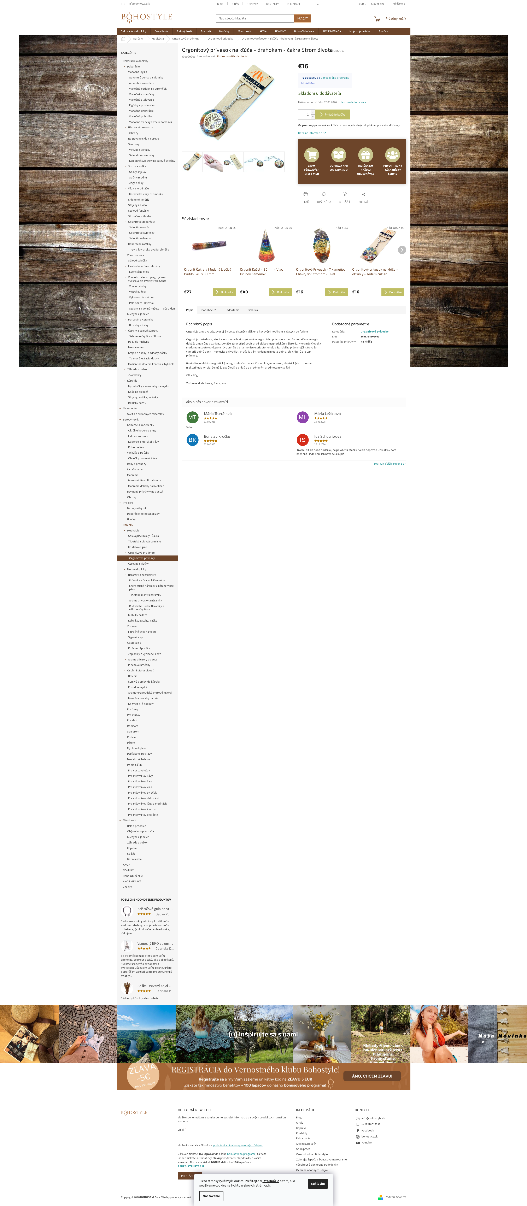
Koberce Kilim (136, 447)
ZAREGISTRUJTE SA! (191, 1166)
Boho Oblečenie (133, 876)
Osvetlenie (130, 408)
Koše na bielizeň (138, 392)
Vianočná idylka (137, 72)
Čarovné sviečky (138, 564)
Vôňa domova (135, 255)
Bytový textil (131, 420)
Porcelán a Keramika (140, 320)
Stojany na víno (137, 205)
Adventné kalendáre (141, 83)
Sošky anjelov (137, 172)
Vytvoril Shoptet (396, 1197)
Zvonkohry (134, 375)
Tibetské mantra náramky (145, 595)
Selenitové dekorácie (141, 222)
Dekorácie (133, 67)
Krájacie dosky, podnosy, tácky (147, 353)
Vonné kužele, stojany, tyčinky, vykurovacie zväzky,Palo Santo (147, 279)
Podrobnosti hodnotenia (232, 57)
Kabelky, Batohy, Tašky (142, 621)
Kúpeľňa (132, 381)
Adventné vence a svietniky (146, 78)
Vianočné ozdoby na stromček (148, 89)
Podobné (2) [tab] (209, 310)
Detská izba (134, 859)
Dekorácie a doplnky (135, 61)
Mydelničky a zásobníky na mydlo (148, 386)
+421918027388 (371, 1124)
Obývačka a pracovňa (140, 831)
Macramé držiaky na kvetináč (146, 486)
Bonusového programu (335, 78)
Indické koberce (138, 436)
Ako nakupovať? (306, 1144)
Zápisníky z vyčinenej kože (144, 654)
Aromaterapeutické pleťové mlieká (150, 693)
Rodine (131, 737)
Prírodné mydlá (137, 687)
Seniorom (133, 732)
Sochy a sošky (137, 166)
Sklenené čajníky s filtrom (145, 336)
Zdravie (132, 626)
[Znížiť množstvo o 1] (313, 116)
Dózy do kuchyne (138, 342)
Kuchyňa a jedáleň (138, 314)
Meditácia (133, 531)
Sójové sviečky (137, 261)
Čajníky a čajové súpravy (143, 331)
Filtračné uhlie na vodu (142, 632)
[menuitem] (133, 31)
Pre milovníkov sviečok (142, 793)
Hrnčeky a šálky (138, 325)
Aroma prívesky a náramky (145, 601)
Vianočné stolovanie (141, 100)
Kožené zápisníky (139, 648)
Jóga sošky (136, 183)
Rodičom (132, 726)
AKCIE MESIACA (132, 882)
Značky (127, 887)
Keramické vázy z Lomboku (146, 194)
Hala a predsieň (136, 826)
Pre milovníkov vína (140, 787)
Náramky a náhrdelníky (142, 575)
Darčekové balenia (138, 759)
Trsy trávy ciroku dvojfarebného (149, 250)
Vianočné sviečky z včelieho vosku (150, 122)
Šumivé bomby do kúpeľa (144, 682)
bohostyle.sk (370, 1137)
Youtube (367, 1143)
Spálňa (131, 854)
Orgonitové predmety (142, 553)
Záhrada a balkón (137, 369)
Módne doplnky (136, 569)
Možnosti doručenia (353, 102)
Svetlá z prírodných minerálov (145, 414)
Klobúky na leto (137, 615)
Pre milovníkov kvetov (142, 809)
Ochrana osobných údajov (312, 1170)
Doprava (252, 4)
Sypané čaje (135, 637)
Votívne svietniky (139, 150)
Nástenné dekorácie (140, 127)
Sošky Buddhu (138, 178)
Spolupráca (303, 1149)
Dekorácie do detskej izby (143, 514)
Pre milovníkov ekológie (143, 815)
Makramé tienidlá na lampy (144, 480)
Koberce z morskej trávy (143, 442)
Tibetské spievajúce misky (145, 542)
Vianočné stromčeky (141, 94)
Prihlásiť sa (190, 1175)
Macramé (133, 475)
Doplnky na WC (137, 403)
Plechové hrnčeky (139, 665)
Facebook (368, 1131)
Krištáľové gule (137, 547)
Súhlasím (318, 1183)
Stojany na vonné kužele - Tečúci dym (152, 309)
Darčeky (128, 525)
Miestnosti (129, 820)
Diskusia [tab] (253, 310)
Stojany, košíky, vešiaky (143, 397)
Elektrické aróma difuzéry (144, 266)
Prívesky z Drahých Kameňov (147, 580)
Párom (131, 743)
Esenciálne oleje (139, 272)
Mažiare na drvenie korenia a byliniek (151, 364)
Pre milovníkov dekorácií (143, 798)
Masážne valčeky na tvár (143, 698)
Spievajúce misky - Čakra (143, 536)
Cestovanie (134, 643)
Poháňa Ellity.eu (308, 83)
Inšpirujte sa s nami (268, 1034)
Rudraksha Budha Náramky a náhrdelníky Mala (146, 608)
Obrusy (131, 497)
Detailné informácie (310, 133)
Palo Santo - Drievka (141, 303)
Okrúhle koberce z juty (142, 431)
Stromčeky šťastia (139, 216)
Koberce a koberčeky (140, 425)
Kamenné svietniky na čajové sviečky (152, 161)
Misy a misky (136, 347)
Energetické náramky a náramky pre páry (151, 588)
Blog (220, 4)
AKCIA (126, 865)
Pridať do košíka (335, 114)
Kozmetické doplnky (141, 704)
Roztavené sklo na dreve (143, 139)
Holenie (132, 676)
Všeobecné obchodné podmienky (317, 1165)
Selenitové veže (139, 227)
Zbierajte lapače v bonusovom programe (321, 1160)
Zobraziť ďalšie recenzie (389, 464)
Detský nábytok (137, 508)
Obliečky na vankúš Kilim (143, 458)
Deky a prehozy (136, 464)
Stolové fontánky (139, 211)
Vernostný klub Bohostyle (312, 1154)
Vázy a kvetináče (138, 189)
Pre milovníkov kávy (140, 776)
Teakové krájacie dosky (144, 359)
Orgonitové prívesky (142, 558)
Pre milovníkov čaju (140, 782)
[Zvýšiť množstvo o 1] (313, 112)
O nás (235, 4)
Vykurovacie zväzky (141, 297)
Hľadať (302, 18)
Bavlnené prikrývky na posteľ (145, 492)
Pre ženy (132, 709)
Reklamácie (294, 4)
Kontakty (272, 4)
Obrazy (133, 133)
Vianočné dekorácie (141, 111)
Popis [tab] (189, 310)
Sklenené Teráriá (138, 200)
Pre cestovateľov (139, 771)
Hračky (131, 519)
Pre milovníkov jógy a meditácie (148, 804)
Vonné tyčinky (137, 286)
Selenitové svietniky (141, 155)
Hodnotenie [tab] (232, 310)
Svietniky (134, 144)
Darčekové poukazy (139, 754)
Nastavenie (211, 1196)
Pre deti (128, 503)
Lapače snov (135, 469)
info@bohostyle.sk (373, 1118)
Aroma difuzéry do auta (142, 660)
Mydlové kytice (136, 748)
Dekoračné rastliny (139, 244)
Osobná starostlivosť (140, 671)
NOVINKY (128, 870)
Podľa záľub (134, 765)
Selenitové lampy (140, 238)
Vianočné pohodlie (140, 116)
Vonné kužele (137, 292)
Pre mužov (133, 715)
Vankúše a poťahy (138, 453)
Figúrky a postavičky (142, 105)
